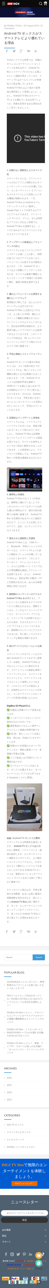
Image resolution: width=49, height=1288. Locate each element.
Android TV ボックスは (25, 846)
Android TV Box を (16, 598)
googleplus (21, 51)
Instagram (12, 1254)
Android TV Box (19, 902)
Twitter (18, 1254)
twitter (14, 51)
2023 (9, 1099)
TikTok (42, 1254)
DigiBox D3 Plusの (16, 706)
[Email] (38, 1255)
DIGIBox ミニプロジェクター (21, 1146)
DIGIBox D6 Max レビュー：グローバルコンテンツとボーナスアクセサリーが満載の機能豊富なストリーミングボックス (25, 1017)
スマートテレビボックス (19, 1132)
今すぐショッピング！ (24, 1183)
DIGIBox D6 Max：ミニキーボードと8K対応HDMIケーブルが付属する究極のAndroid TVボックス (25, 1032)
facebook (7, 51)
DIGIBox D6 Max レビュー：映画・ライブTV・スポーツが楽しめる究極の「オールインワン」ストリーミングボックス (25, 1048)
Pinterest (24, 1254)
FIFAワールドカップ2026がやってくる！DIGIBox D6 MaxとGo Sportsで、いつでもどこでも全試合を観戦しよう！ (25, 1000)
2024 (9, 1092)
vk (28, 51)
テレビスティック (15, 1139)
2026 (9, 1077)
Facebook (6, 1254)
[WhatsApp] (38, 1263)
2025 (9, 1085)
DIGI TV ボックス (15, 1124)
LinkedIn (30, 1254)
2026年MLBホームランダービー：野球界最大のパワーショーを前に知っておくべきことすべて (25, 985)
